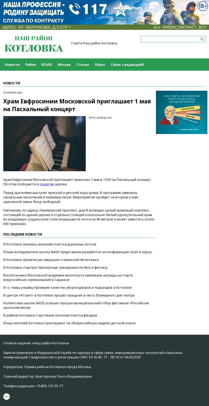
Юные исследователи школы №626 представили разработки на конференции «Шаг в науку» (77, 252)
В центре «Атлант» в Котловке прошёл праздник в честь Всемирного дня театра (68, 295)
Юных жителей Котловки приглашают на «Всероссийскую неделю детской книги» (69, 323)
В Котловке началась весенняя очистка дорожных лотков (49, 244)
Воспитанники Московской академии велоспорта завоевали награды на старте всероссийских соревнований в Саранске (68, 277)
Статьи (82, 64)
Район (30, 64)
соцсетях (47, 184)
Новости (12, 64)
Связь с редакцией (127, 64)
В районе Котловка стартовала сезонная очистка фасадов (50, 315)
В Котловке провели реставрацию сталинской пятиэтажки (51, 259)
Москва (64, 64)
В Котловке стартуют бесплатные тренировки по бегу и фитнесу (55, 267)
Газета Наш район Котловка (94, 43)
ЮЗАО (46, 64)
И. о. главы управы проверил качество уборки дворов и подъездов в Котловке (67, 287)
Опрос (100, 64)
